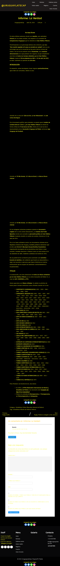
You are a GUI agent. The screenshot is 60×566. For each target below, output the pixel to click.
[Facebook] (25, 14)
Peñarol (34, 409)
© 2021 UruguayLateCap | (25, 559)
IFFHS (25, 387)
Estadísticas (16, 409)
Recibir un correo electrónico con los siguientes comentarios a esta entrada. (28, 502)
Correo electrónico (14, 480)
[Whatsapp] (31, 14)
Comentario (12, 455)
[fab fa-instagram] (11, 547)
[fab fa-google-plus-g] (8, 547)
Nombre (10, 474)
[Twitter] (28, 14)
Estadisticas (19, 407)
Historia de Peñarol (38, 407)
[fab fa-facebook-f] (2, 547)
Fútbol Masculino (28, 407)
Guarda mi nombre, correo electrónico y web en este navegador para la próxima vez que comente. (29, 496)
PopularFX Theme (38, 559)
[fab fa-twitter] (5, 547)
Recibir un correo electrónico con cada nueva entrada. (24, 508)
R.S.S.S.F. (19, 247)
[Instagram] (34, 14)
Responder (12, 437)
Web (9, 487)
